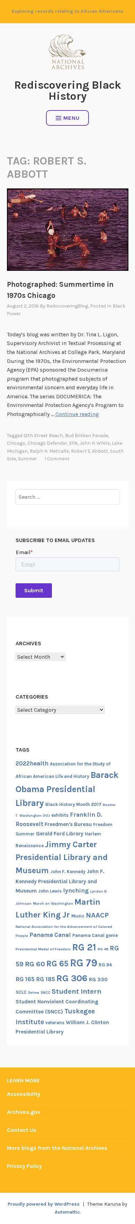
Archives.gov (23, 1112)
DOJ (46, 815)
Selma (33, 992)
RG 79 (83, 963)
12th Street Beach (43, 435)
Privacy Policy (24, 1166)
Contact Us (21, 1130)
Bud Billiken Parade (86, 435)
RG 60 (35, 964)
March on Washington (53, 903)
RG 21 (84, 947)
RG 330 (98, 979)
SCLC (21, 992)
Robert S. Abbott (89, 451)
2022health (32, 763)
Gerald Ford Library (59, 834)
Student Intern (76, 991)
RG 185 (45, 979)
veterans (54, 1022)
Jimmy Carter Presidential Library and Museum (62, 857)
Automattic (67, 1212)
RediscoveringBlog (67, 306)
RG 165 (25, 979)
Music (77, 916)
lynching (76, 890)
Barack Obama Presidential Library (67, 789)
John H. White (95, 443)
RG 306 (72, 978)
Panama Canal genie (95, 935)
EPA (73, 443)
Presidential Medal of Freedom (43, 949)
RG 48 (103, 949)
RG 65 (57, 963)
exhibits (60, 815)
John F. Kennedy (68, 871)
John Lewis (50, 891)
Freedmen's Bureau (68, 824)
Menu (71, 118)
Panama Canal (50, 934)
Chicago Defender (47, 443)
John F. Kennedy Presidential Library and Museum (60, 881)
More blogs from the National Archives (57, 1148)
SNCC (45, 992)
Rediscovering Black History (67, 91)
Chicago (16, 443)
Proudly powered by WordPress (44, 1204)
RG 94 (105, 964)
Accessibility (23, 1094)
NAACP (97, 915)
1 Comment (57, 459)
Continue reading (77, 414)
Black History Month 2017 (73, 804)
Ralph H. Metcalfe (49, 451)
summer (27, 459)
